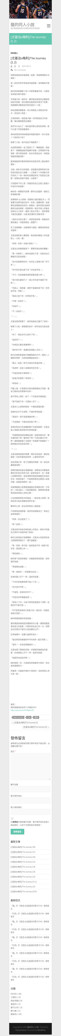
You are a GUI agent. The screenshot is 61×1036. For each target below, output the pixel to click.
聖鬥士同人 (15, 1007)
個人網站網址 (16, 807)
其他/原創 (15, 1000)
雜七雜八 (14, 1011)
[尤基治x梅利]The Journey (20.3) (24, 891)
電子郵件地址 (16, 796)
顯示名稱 (14, 784)
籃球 (36, 717)
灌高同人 (14, 1004)
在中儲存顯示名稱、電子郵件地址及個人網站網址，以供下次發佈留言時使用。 (30, 823)
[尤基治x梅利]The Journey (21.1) (24, 882)
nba (29, 717)
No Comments (20, 70)
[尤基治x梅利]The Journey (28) (23, 847)
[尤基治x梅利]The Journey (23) (23, 872)
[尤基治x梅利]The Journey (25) (23, 862)
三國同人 (14, 997)
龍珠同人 (14, 1014)
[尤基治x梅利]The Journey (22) (23, 877)
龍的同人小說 (22, 24)
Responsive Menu (48, 25)
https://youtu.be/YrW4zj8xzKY (22, 710)
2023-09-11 (26, 66)
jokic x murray (18, 717)
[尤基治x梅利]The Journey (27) (23, 852)
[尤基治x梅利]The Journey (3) (36, 727)
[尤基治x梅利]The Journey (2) (25, 722)
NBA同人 (14, 53)
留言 (13, 751)
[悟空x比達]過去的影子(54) (31, 906)
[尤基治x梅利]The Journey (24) (23, 867)
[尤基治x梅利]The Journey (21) (23, 886)
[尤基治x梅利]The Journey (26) (23, 857)
